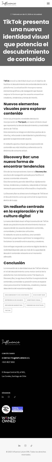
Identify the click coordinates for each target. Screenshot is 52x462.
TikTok (8, 310)
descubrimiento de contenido (17, 295)
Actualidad (38, 14)
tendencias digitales (35, 305)
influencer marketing (13, 305)
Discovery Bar (39, 295)
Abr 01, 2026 (26, 14)
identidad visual (34, 300)
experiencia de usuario (14, 300)
